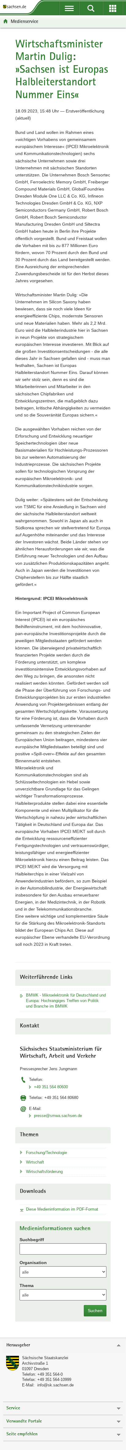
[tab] (63, 1345)
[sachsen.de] (15, 6)
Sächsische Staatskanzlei (45, 1358)
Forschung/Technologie (46, 1152)
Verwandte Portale (24, 1421)
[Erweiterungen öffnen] (112, 8)
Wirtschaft (35, 1162)
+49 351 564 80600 (51, 1087)
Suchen (95, 1310)
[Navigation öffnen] (69, 8)
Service (13, 1408)
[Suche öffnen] (91, 8)
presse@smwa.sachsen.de (58, 1115)
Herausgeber (18, 1345)
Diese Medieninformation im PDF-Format (62, 1209)
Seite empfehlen (22, 1434)
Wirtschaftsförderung (44, 1171)
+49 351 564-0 (50, 1374)
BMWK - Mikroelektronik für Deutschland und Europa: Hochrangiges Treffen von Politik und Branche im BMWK (66, 1000)
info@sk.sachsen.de (55, 1385)
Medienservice (24, 21)
